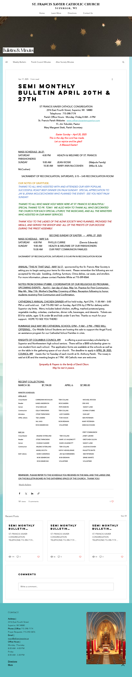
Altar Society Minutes (65, 62)
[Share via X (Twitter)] (26, 493)
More (10, 665)
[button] (123, 62)
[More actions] (112, 79)
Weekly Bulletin (19, 62)
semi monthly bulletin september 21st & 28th (23, 527)
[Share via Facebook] (19, 493)
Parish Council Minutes (41, 62)
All (6, 62)
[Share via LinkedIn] (32, 493)
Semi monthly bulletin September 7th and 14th (65, 527)
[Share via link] (38, 493)
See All (124, 516)
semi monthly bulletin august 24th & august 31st (106, 527)
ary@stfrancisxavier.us (19, 638)
